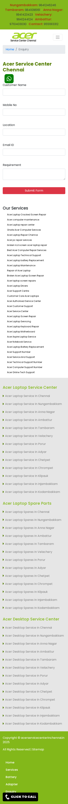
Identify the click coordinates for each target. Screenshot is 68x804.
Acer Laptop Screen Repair (21, 316)
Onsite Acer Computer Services (24, 229)
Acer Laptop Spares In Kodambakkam (32, 608)
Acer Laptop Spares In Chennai (27, 512)
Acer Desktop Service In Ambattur (29, 651)
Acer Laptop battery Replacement (25, 260)
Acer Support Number (18, 351)
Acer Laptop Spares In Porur (25, 560)
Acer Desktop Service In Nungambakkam (34, 635)
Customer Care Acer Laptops (23, 296)
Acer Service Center (17, 311)
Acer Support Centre (18, 290)
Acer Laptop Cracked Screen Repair (26, 214)
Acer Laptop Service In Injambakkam (31, 484)
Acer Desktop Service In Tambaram (30, 659)
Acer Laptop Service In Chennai (27, 396)
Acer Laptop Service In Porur (25, 444)
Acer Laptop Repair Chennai (22, 234)
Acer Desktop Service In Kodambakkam (33, 723)
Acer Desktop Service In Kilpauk (27, 707)
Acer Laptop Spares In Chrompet (29, 584)
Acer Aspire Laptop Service (21, 336)
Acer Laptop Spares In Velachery (28, 552)
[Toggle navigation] (57, 37)
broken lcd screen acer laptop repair (27, 245)
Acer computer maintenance (23, 219)
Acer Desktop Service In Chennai (28, 627)
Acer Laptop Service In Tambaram (29, 428)
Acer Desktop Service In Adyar (27, 683)
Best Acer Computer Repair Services (26, 250)
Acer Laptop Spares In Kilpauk (26, 592)
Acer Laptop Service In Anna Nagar (30, 412)
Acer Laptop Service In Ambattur (28, 420)
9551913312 (51, 24)
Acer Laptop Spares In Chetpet (27, 576)
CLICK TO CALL (23, 796)
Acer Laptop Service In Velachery (29, 436)
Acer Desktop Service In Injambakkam (32, 715)
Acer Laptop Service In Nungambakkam (33, 404)
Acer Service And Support (21, 357)
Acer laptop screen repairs (21, 280)
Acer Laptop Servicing (19, 321)
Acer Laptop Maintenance (21, 265)
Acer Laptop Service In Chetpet (27, 460)
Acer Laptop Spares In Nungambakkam (33, 520)
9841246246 (47, 5)
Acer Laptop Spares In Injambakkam (31, 600)
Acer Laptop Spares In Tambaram (29, 544)
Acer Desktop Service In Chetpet (28, 691)
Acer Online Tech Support (21, 372)
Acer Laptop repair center (20, 224)
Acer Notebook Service (19, 341)
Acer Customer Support (20, 306)
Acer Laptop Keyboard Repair (23, 326)
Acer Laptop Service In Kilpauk (26, 476)
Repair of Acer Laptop (18, 270)
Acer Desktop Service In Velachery (30, 667)
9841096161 (32, 10)
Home (10, 49)
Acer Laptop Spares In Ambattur (28, 536)
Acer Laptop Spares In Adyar (25, 568)
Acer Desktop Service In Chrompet (30, 699)
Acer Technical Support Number (24, 362)
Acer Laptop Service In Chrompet (29, 468)
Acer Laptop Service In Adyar (26, 452)
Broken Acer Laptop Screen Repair (25, 275)
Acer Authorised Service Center (24, 301)
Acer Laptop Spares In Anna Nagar (29, 528)
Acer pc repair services (19, 240)
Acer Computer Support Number (24, 367)
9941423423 (24, 15)
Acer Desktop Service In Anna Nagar (31, 643)
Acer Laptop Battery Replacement (25, 346)
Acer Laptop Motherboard (21, 331)
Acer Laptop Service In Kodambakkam (32, 492)
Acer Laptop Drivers (17, 285)
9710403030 (18, 24)
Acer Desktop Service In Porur (26, 675)
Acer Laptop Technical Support (24, 255)
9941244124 (25, 19)
